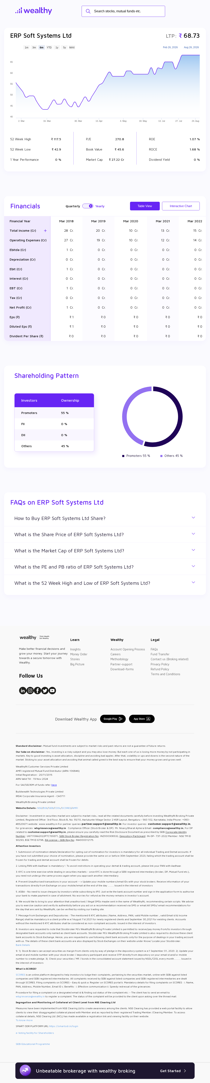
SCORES (66, 807)
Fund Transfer (160, 654)
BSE (45, 807)
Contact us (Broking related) (169, 659)
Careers (116, 654)
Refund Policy (160, 669)
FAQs (154, 649)
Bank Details (23, 944)
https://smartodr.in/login (63, 1026)
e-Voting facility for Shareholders (35, 1032)
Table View (145, 206)
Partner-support (121, 664)
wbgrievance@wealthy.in (30, 996)
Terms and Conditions (165, 674)
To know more (24, 1020)
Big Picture (77, 664)
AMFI (75, 807)
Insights (75, 649)
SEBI (51, 807)
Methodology (119, 659)
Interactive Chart (181, 206)
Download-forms (122, 669)
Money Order (78, 654)
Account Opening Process (128, 649)
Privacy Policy (160, 664)
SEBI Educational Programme (33, 1043)
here (54, 784)
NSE (39, 807)
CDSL (58, 807)
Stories (75, 659)
